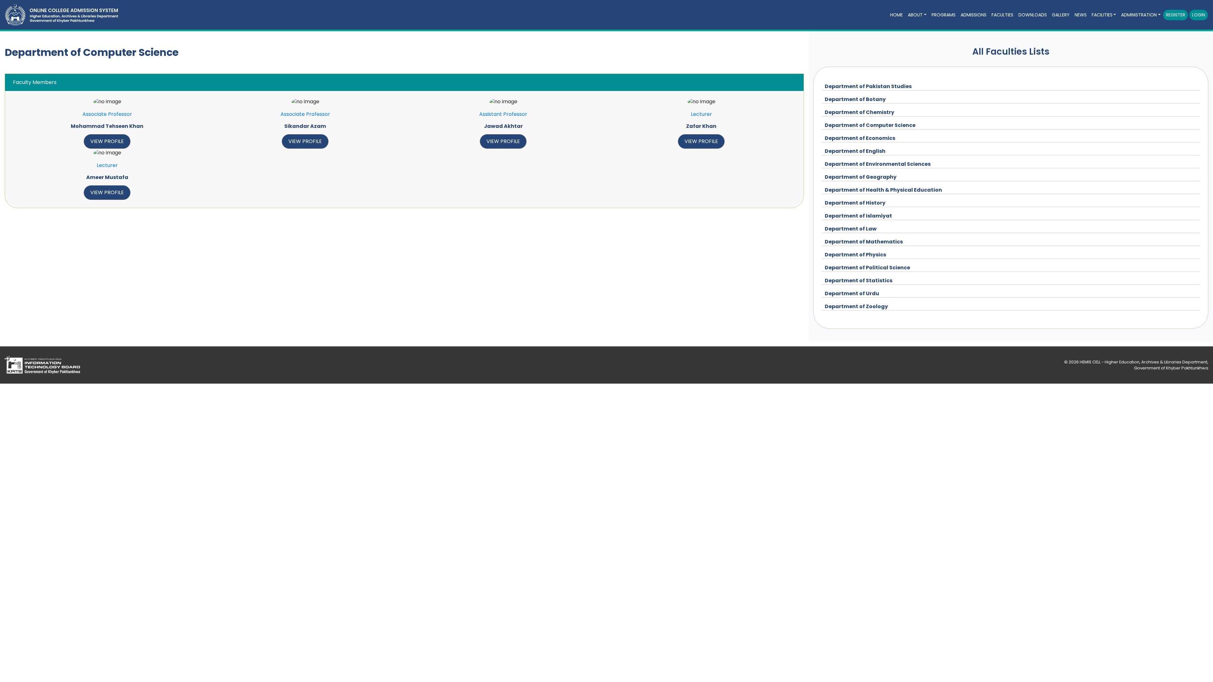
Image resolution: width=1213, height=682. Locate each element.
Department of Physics (855, 254)
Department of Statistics (858, 280)
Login (1198, 15)
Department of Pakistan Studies (868, 86)
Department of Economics (860, 138)
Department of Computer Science (870, 125)
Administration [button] (1139, 15)
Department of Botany (855, 99)
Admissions (974, 15)
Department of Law (851, 228)
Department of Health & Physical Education (883, 190)
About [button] (915, 15)
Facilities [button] (1102, 15)
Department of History (855, 202)
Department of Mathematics (864, 241)
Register (1175, 15)
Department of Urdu (852, 293)
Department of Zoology (856, 306)
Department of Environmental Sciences (878, 164)
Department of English (855, 151)
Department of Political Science (867, 267)
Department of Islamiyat (858, 215)
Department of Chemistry (859, 112)
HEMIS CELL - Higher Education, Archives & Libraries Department (1143, 362)
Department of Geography (860, 177)
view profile (107, 141)
